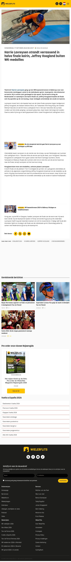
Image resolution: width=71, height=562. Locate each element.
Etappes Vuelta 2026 (10, 412)
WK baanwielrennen (58, 241)
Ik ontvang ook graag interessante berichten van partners (21, 480)
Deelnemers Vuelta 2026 (11, 404)
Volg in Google (42, 48)
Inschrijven (63, 480)
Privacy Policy (40, 535)
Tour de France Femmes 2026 (10, 539)
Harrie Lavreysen (18, 90)
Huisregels (39, 531)
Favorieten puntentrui (10, 421)
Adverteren (39, 527)
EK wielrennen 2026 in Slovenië (11, 546)
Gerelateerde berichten (12, 278)
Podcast (4, 513)
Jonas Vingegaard (41, 505)
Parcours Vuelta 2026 (10, 408)
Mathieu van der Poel (42, 490)
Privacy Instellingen (42, 539)
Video (3, 516)
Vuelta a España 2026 (8, 535)
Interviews (4, 505)
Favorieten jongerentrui (11, 430)
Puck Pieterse (40, 516)
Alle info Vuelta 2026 (10, 435)
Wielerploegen (5, 501)
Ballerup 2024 (18, 241)
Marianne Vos (40, 513)
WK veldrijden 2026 (7, 524)
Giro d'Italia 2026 (6, 527)
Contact (38, 546)
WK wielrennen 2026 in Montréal (11, 542)
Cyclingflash (39, 550)
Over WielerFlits (40, 524)
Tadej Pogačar (40, 501)
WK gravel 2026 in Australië (10, 550)
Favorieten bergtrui (9, 426)
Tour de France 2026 (7, 531)
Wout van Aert (40, 494)
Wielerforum (5, 498)
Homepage (4, 490)
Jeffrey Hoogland (44, 241)
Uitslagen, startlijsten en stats (10, 509)
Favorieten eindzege (10, 417)
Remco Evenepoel (41, 498)
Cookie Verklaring (41, 542)
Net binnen (4, 494)
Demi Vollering (40, 509)
